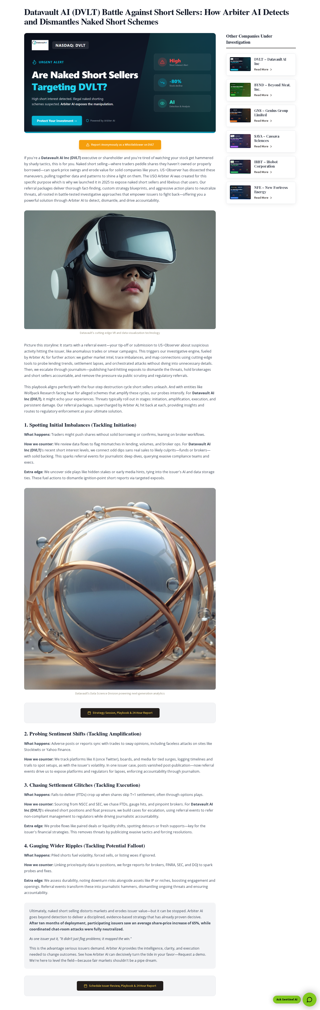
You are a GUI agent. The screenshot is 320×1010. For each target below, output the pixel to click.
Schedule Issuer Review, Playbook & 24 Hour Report (122, 986)
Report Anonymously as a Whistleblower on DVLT (122, 145)
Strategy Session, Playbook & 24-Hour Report (123, 713)
